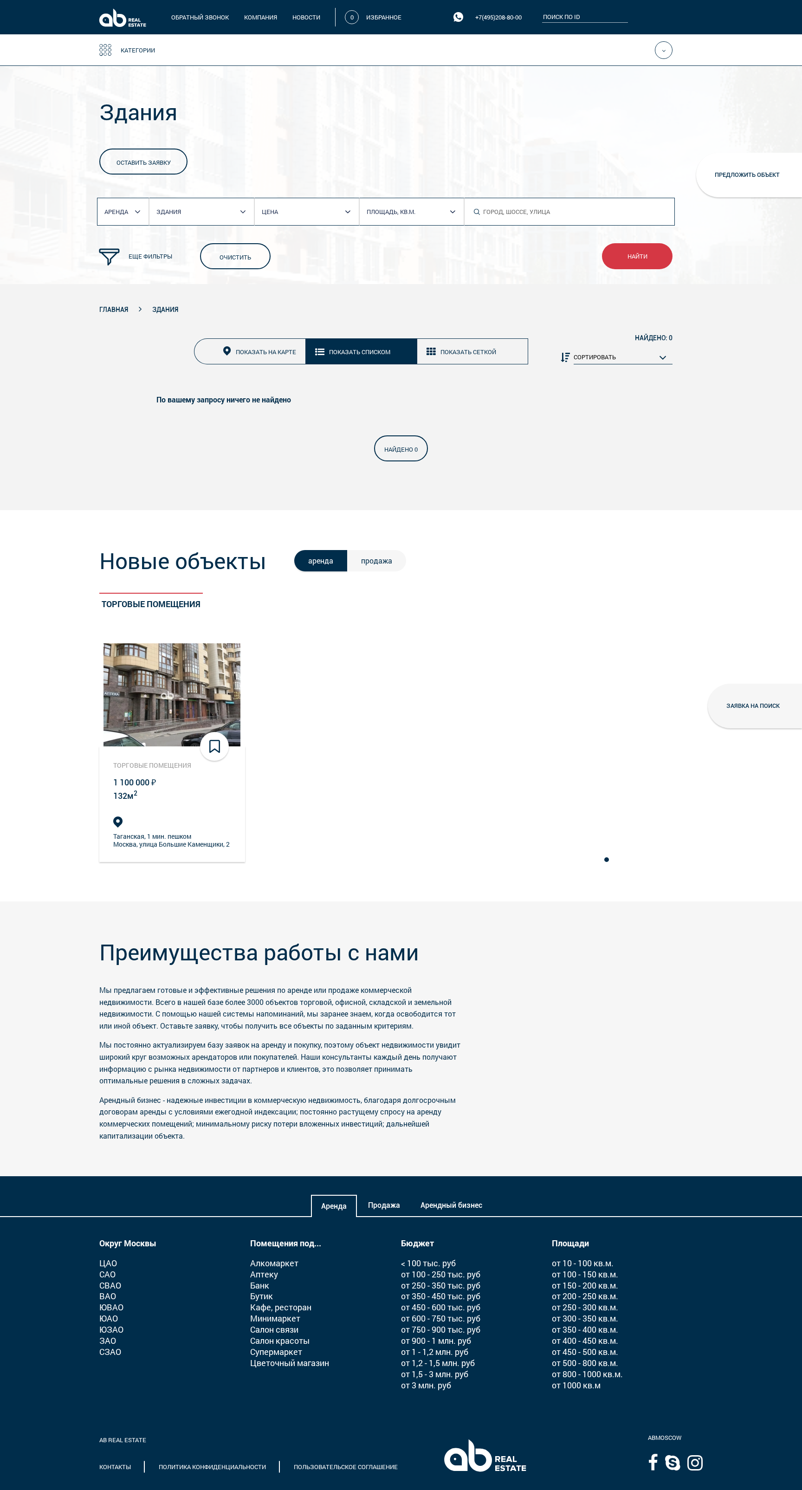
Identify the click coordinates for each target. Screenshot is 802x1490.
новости (306, 17)
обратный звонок (200, 17)
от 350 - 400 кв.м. (585, 1329)
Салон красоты (280, 1340)
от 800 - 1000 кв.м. (587, 1374)
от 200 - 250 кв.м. (585, 1296)
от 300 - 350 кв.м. (585, 1318)
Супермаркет (276, 1351)
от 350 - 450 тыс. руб (440, 1296)
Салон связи (274, 1329)
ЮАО (108, 1318)
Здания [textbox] (168, 211)
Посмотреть (172, 694)
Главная (113, 309)
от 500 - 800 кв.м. (585, 1362)
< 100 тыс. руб (428, 1263)
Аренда (334, 1206)
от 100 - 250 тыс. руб (440, 1274)
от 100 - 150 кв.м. (585, 1274)
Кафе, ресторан (280, 1307)
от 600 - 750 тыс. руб (440, 1318)
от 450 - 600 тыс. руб (440, 1307)
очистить (235, 257)
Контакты (115, 1467)
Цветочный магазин (289, 1362)
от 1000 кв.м (576, 1385)
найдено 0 (401, 449)
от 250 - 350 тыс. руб (440, 1285)
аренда (320, 560)
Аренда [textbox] (116, 211)
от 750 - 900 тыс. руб (440, 1329)
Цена (270, 211)
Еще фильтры (150, 256)
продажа (376, 560)
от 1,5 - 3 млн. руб (434, 1374)
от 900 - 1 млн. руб (436, 1340)
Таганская (128, 836)
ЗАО (107, 1340)
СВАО (110, 1285)
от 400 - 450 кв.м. (585, 1340)
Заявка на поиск (753, 705)
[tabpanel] (172, 752)
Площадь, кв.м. (391, 211)
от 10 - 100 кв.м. (583, 1263)
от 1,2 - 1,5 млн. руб (438, 1362)
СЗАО (110, 1351)
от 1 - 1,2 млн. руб (434, 1351)
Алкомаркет (274, 1263)
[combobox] (126, 212)
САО (107, 1274)
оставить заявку (143, 162)
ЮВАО (111, 1307)
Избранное (383, 17)
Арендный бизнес (451, 1205)
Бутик (261, 1296)
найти (637, 256)
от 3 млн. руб (426, 1385)
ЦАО (108, 1263)
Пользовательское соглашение (346, 1467)
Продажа (384, 1205)
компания (260, 17)
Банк (259, 1285)
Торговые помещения (151, 603)
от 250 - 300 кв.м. (585, 1307)
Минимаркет (275, 1318)
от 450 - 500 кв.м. (585, 1351)
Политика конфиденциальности (212, 1467)
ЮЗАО (111, 1329)
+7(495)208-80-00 (498, 17)
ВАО (107, 1296)
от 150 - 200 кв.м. (585, 1285)
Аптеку (264, 1274)
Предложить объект (747, 174)
